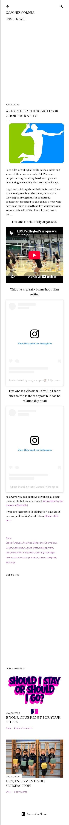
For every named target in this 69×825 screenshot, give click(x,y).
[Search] (61, 5)
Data (35, 547)
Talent (42, 557)
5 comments (20, 791)
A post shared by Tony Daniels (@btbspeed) (34, 486)
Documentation (14, 552)
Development (46, 547)
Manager (50, 552)
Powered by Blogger (37, 814)
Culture (28, 547)
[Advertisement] (34, 60)
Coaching (18, 547)
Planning (25, 557)
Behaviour (38, 542)
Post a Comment (23, 728)
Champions (51, 542)
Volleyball (51, 557)
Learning (40, 552)
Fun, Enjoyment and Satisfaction (25, 783)
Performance (12, 557)
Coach (9, 547)
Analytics (27, 542)
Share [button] (9, 538)
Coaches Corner (20, 13)
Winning (10, 562)
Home (10, 19)
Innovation (28, 552)
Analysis (17, 542)
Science (34, 557)
